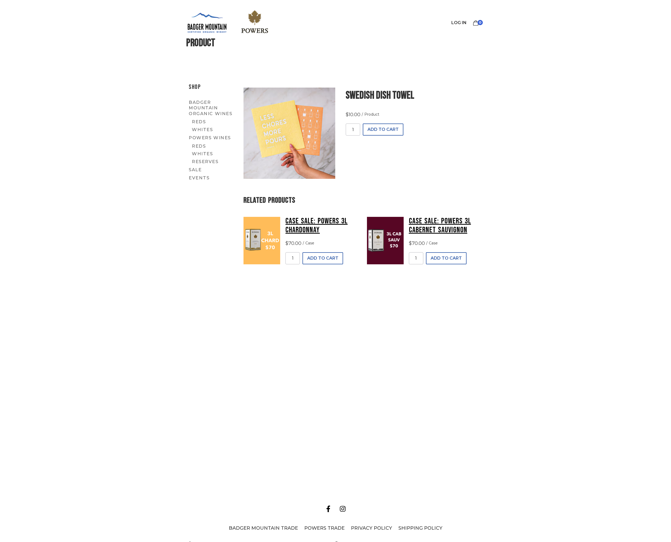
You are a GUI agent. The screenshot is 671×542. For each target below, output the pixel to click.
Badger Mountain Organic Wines (210, 108)
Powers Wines (210, 137)
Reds (199, 121)
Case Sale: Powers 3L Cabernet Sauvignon (440, 225)
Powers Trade (324, 528)
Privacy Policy (371, 528)
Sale (195, 169)
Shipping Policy (420, 528)
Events (199, 177)
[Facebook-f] (328, 509)
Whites (202, 129)
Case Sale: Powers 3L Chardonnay (316, 225)
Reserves (205, 161)
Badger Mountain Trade (263, 528)
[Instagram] (342, 509)
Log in (459, 22)
